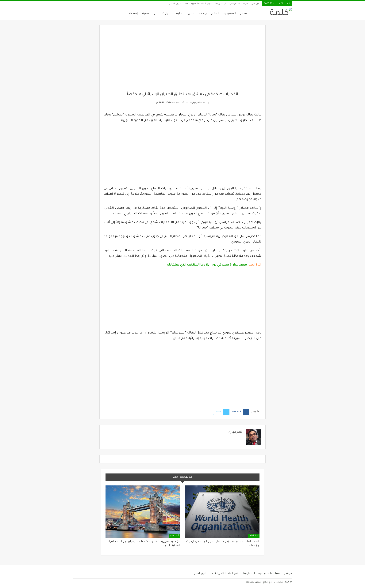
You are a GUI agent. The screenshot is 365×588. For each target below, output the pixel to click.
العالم (215, 13)
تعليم (179, 13)
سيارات (166, 13)
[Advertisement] (182, 60)
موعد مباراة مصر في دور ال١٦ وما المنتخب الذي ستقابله (207, 265)
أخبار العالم (254, 536)
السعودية (230, 13)
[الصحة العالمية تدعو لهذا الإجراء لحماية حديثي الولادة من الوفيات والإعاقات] (222, 511)
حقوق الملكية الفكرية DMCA (198, 4)
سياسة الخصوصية (238, 4)
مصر (243, 13)
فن (155, 13)
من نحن (255, 4)
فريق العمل (175, 4)
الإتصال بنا (220, 4)
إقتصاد (133, 13)
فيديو (191, 13)
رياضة (203, 13)
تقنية (145, 13)
